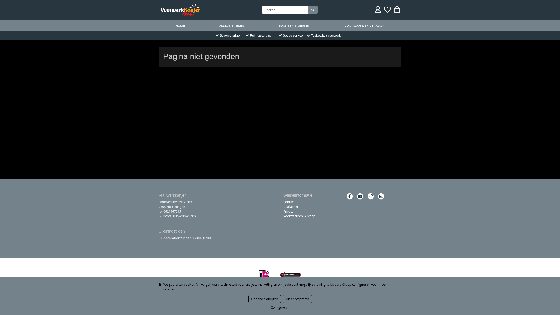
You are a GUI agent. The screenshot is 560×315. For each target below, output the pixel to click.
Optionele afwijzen (264, 299)
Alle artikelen (231, 25)
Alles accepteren (297, 299)
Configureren (280, 307)
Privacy (288, 211)
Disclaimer (290, 207)
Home (180, 25)
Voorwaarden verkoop (364, 25)
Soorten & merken (294, 25)
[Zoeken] (313, 10)
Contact (289, 202)
